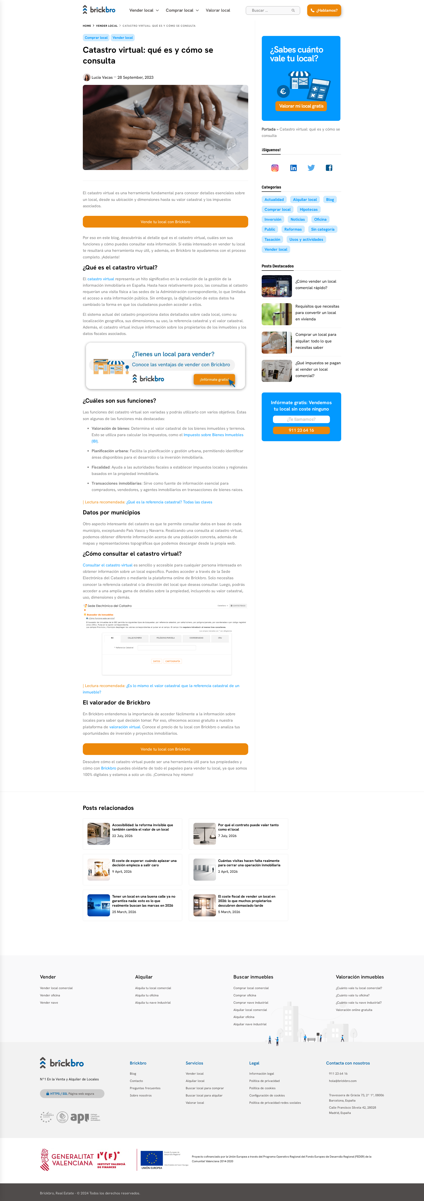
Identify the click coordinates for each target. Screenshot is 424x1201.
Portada (269, 129)
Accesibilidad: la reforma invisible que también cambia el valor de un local (142, 827)
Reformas (293, 229)
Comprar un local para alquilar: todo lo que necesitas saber (315, 341)
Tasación (272, 239)
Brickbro (108, 768)
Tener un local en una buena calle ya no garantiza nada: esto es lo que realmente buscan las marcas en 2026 (143, 901)
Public (270, 229)
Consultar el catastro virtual (107, 565)
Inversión (273, 219)
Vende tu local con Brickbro (165, 221)
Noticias (298, 219)
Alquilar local (305, 199)
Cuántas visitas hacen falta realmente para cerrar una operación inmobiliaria (249, 863)
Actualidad (274, 199)
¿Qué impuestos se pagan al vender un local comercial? (318, 369)
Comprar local (96, 37)
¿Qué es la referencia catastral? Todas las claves (169, 501)
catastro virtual (100, 278)
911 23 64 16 (301, 430)
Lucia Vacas (102, 77)
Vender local (123, 37)
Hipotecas (309, 209)
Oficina (320, 219)
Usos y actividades (306, 239)
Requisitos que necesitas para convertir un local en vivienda (317, 312)
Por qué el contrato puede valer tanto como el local (248, 827)
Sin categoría (323, 229)
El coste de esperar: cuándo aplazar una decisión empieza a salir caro (144, 863)
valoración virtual (124, 726)
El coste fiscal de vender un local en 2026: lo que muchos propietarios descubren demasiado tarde (246, 901)
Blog (330, 199)
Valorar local (218, 10)
